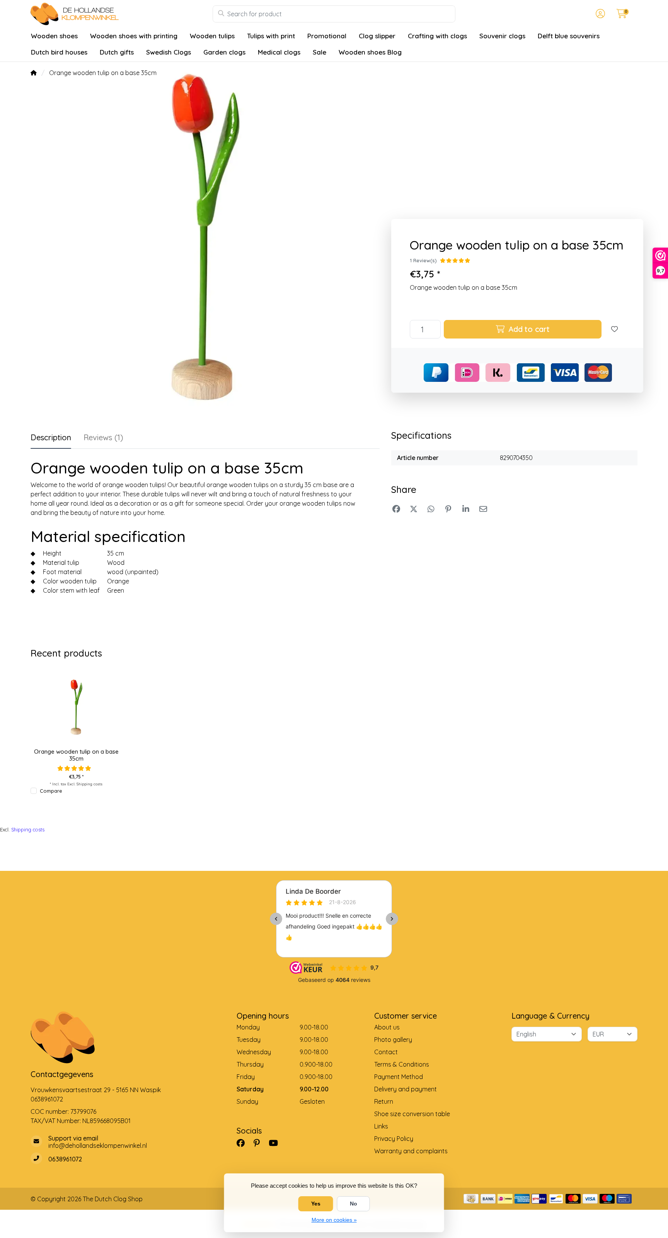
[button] (599, 14)
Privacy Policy (393, 1138)
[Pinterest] (260, 1143)
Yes (315, 1203)
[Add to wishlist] (615, 329)
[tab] (103, 439)
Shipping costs (89, 783)
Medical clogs (279, 52)
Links (381, 1126)
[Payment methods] (471, 1199)
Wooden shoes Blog (370, 52)
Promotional (326, 36)
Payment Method (398, 1077)
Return (383, 1101)
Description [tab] (51, 437)
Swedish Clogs (168, 52)
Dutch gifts (117, 52)
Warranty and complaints (411, 1151)
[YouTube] (276, 1143)
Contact (386, 1052)
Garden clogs (224, 52)
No (353, 1203)
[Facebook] (244, 1143)
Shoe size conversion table (412, 1114)
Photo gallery (393, 1039)
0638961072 (47, 1099)
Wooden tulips (212, 36)
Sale (319, 52)
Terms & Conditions (401, 1064)
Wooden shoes (54, 36)
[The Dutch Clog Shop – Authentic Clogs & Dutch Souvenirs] (122, 14)
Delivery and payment (405, 1089)
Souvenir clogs (502, 36)
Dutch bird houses (59, 52)
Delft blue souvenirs (569, 36)
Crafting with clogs (437, 36)
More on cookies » (334, 1220)
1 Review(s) (423, 260)
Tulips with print (271, 36)
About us (387, 1027)
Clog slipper (377, 36)
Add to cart (528, 329)
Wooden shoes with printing (133, 36)
